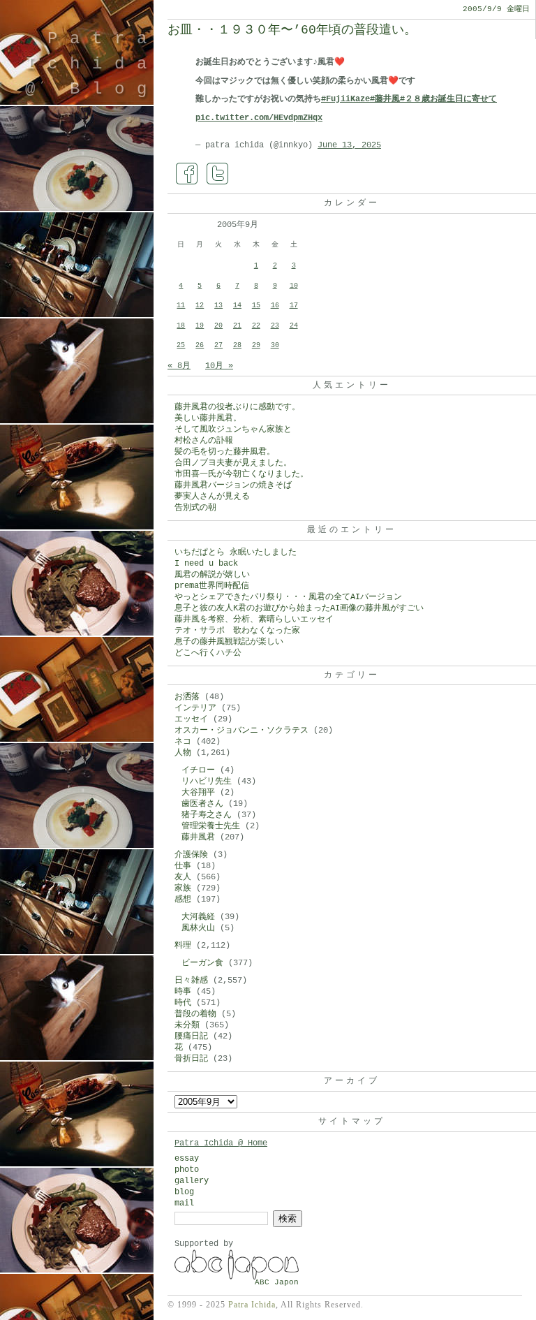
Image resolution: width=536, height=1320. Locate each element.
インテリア (195, 708)
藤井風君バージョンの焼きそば (233, 485)
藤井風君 (198, 837)
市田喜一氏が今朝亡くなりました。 (241, 474)
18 (181, 326)
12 (199, 305)
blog (184, 1192)
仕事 (182, 866)
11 (181, 305)
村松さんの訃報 (203, 441)
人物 (182, 753)
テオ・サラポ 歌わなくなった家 (237, 631)
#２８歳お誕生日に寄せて (448, 99)
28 (237, 345)
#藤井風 (385, 99)
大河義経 (198, 917)
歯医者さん (202, 804)
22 (256, 326)
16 (275, 305)
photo (186, 1170)
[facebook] (187, 174)
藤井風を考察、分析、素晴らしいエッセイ (254, 619)
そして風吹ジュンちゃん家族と (233, 429)
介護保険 (191, 855)
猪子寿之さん (206, 815)
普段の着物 (195, 1014)
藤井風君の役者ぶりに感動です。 (237, 407)
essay (186, 1159)
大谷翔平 (198, 793)
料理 (182, 946)
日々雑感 (191, 980)
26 (199, 345)
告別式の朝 (195, 508)
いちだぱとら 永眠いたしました (235, 552)
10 (294, 286)
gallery (191, 1181)
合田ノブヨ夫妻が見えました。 (233, 463)
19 (199, 326)
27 (218, 345)
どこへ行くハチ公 (207, 653)
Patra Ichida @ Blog (92, 63)
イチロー (198, 770)
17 (294, 305)
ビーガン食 (202, 963)
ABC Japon (277, 1282)
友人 (182, 877)
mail (184, 1203)
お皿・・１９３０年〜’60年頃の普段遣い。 (292, 30)
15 (256, 305)
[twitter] (218, 174)
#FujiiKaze (345, 99)
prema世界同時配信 (211, 586)
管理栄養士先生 (210, 826)
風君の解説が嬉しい (212, 575)
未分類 (187, 1025)
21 (237, 326)
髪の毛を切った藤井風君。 (224, 452)
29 (256, 345)
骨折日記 (191, 1059)
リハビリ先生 (206, 781)
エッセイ (191, 719)
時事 (182, 992)
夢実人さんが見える (212, 496)
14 (237, 305)
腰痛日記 (191, 1036)
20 (218, 326)
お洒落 (187, 697)
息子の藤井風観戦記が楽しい (228, 642)
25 (181, 345)
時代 (182, 1003)
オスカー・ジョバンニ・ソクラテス (241, 730)
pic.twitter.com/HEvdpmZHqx (258, 118)
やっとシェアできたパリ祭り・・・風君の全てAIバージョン (288, 597)
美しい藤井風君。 (207, 418)
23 (275, 326)
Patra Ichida (252, 1305)
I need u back (206, 564)
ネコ (182, 742)
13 (218, 305)
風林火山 (198, 928)
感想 (182, 899)
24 (294, 326)
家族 (182, 888)
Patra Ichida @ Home (220, 1143)
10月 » (219, 366)
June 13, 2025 (349, 145)
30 (275, 345)
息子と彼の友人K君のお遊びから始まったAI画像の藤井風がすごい (299, 608)
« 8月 (179, 366)
